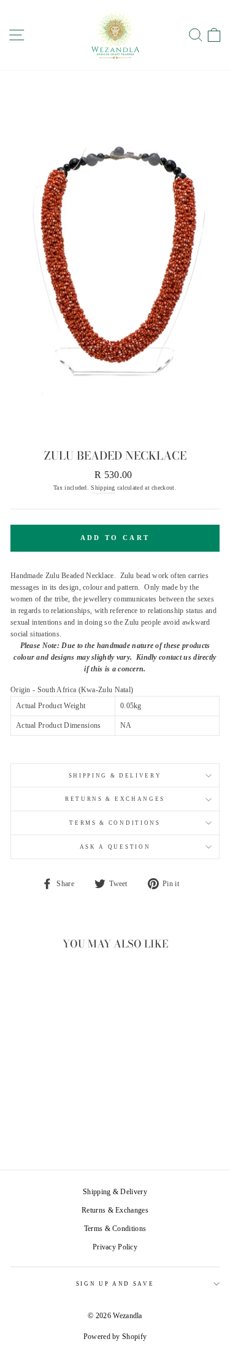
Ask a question (115, 847)
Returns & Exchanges (115, 799)
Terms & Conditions (114, 823)
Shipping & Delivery (115, 776)
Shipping (103, 487)
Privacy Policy (115, 1247)
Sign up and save (115, 1284)
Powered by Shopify (115, 1336)
